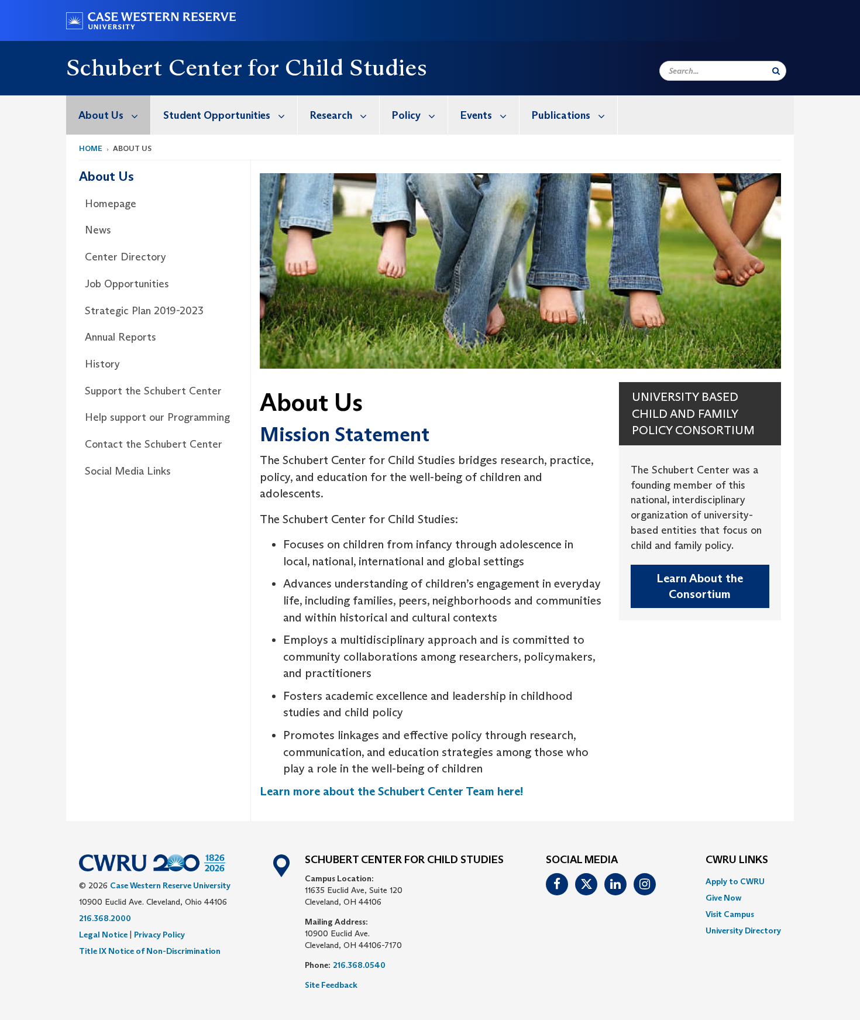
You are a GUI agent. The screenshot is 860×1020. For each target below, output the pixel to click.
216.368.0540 (359, 965)
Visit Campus (730, 914)
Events (476, 115)
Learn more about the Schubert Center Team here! (391, 791)
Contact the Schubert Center (153, 444)
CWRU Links (737, 860)
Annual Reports (120, 337)
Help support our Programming (157, 417)
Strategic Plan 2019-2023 (144, 310)
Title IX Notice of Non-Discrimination (150, 951)
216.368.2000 (105, 918)
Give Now (723, 897)
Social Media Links (128, 471)
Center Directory (125, 256)
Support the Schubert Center (153, 390)
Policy (406, 115)
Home (90, 148)
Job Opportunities (127, 283)
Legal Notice (103, 934)
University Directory (743, 930)
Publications (561, 115)
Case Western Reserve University (170, 885)
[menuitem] (108, 115)
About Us (100, 115)
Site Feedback (331, 985)
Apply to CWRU (735, 881)
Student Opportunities (216, 115)
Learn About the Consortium (699, 586)
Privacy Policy (159, 934)
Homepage (110, 203)
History (102, 364)
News (98, 230)
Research (331, 115)
